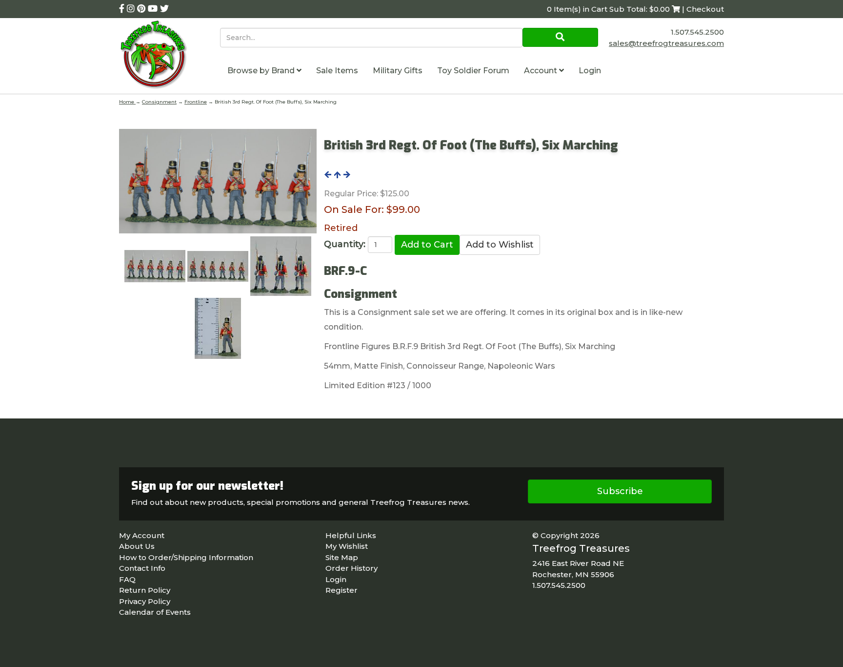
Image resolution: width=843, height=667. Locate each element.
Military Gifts (397, 70)
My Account (141, 535)
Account (541, 70)
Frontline (195, 102)
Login (590, 70)
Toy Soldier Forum (473, 70)
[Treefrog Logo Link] (169, 56)
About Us (137, 546)
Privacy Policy (144, 601)
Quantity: (344, 244)
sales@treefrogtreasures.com (666, 43)
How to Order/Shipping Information (186, 557)
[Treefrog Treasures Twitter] (164, 8)
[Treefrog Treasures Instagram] (132, 8)
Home (127, 102)
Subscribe (620, 491)
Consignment (159, 102)
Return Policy (144, 590)
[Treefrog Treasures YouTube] (154, 8)
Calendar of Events (155, 612)
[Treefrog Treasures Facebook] (123, 8)
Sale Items (337, 70)
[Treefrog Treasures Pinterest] (142, 8)
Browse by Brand (262, 70)
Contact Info (142, 568)
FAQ (127, 579)
